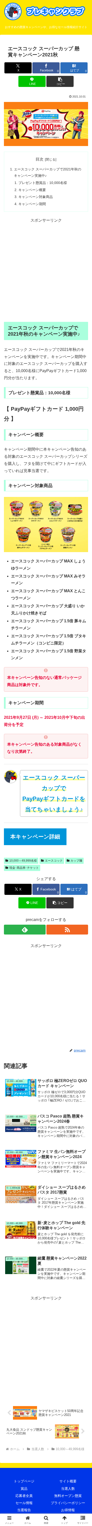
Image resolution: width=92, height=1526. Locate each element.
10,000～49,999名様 (23, 860)
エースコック (54, 860)
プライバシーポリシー (68, 1503)
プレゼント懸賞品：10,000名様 (42, 183)
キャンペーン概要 (32, 190)
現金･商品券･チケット (24, 868)
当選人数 (68, 1489)
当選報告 (24, 1510)
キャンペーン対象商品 (35, 197)
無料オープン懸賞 (68, 1496)
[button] (60, 81)
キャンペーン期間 (32, 204)
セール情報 (24, 1503)
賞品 (24, 1489)
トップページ (24, 1481)
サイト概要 (68, 1481)
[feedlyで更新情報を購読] (25, 930)
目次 (39, 159)
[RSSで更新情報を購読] (67, 930)
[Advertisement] (46, 270)
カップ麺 (76, 860)
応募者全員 (24, 1496)
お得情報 (68, 1510)
